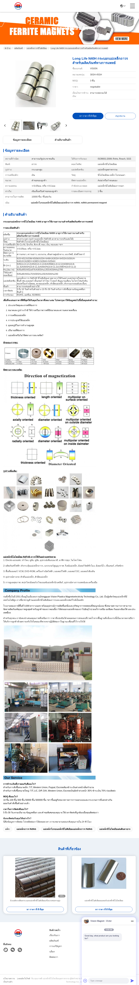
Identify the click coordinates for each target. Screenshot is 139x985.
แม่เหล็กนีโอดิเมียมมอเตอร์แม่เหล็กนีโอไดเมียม (104, 900)
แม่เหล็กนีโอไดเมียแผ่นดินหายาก (114, 829)
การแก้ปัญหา (55, 946)
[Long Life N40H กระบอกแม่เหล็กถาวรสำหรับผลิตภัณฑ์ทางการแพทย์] (35, 85)
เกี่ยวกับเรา (54, 935)
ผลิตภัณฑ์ (19, 48)
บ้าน (8, 48)
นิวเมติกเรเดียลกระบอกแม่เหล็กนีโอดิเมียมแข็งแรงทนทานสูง (35, 900)
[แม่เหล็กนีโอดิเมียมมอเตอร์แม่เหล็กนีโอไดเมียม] (104, 877)
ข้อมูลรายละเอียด (22, 140)
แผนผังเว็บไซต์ (24, 978)
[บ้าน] (18, 936)
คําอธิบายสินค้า (63, 140)
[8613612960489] (5, 950)
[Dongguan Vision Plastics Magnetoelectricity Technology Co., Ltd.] (18, 6)
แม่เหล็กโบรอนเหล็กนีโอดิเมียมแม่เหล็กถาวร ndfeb (67, 829)
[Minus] (132, 921)
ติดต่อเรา (53, 957)
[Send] (132, 981)
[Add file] (85, 981)
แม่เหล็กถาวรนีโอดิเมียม (37, 48)
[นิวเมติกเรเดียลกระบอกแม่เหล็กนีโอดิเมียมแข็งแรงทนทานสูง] (35, 877)
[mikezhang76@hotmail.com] (19, 950)
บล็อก (52, 951)
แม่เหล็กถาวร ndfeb (26, 829)
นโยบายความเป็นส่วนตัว (9, 980)
